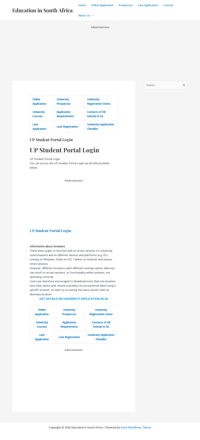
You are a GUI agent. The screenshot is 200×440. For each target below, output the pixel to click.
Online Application (102, 5)
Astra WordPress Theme (136, 427)
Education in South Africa (42, 10)
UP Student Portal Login (50, 230)
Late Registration (67, 126)
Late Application (148, 5)
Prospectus (126, 5)
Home (82, 5)
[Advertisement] (100, 49)
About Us (84, 15)
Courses (168, 5)
